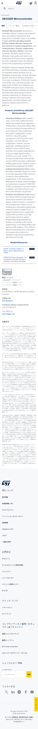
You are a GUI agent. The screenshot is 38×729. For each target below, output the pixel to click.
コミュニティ (6, 571)
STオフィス (6, 559)
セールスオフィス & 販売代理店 (12, 565)
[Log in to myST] (35, 3)
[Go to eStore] (31, 3)
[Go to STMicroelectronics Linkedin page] (13, 692)
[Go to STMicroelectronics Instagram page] (19, 692)
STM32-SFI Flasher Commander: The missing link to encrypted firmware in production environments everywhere (14, 259)
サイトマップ (6, 614)
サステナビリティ (8, 510)
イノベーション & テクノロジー (12, 516)
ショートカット (7, 607)
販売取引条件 (24, 717)
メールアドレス (7, 670)
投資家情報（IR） (8, 503)
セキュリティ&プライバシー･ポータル (15, 653)
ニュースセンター (8, 578)
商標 (31, 717)
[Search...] (4, 8)
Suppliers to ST (7, 529)
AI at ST (5, 590)
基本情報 (5, 497)
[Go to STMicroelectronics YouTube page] (32, 692)
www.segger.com (8, 314)
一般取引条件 (6, 542)
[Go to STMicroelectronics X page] (7, 692)
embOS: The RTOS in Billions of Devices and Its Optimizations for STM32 (13, 250)
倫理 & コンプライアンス (10, 634)
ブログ (4, 535)
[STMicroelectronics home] (19, 3)
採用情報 (5, 523)
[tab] (3, 25)
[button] (2, 3)
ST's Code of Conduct (10, 646)
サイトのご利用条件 (11, 717)
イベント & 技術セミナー (10, 584)
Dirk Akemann (7, 301)
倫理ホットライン (8, 640)
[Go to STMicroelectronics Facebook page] (25, 692)
